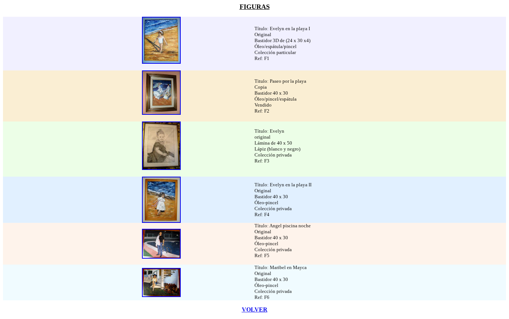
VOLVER (255, 309)
